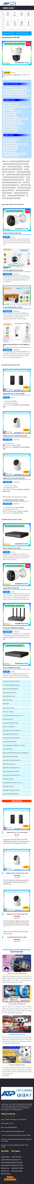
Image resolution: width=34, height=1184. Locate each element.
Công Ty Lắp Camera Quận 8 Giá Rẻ (16, 973)
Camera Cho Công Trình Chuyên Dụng (12, 730)
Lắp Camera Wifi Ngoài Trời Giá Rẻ (10, 116)
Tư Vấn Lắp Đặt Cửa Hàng (14, 166)
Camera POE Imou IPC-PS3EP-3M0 (12, 233)
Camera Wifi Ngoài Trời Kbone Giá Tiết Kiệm (14, 745)
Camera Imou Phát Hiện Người (10, 688)
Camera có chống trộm (8, 726)
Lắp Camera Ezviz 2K (8, 123)
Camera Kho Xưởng (17, 1168)
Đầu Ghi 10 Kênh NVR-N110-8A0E (11, 548)
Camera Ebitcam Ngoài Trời (22, 118)
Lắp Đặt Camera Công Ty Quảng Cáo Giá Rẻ (18, 174)
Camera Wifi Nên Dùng (22, 144)
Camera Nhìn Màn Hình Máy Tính (11, 734)
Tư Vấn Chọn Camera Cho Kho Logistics (13, 715)
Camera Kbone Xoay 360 (9, 764)
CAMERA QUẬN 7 (9, 8)
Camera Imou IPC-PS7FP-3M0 (10, 37)
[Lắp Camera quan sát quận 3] (10, 1178)
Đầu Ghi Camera (6, 1174)
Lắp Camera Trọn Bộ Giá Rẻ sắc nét (10, 153)
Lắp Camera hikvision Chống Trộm (23, 106)
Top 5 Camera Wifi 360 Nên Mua (11, 793)
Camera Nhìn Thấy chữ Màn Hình (10, 95)
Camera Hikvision (6, 1162)
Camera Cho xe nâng (8, 711)
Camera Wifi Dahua (7, 749)
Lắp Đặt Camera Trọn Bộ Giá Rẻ (16, 1004)
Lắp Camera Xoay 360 (8, 786)
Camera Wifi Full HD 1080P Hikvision (11, 104)
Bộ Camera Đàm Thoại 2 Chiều (9, 151)
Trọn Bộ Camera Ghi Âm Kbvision (10, 144)
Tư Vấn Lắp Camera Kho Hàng (17, 1065)
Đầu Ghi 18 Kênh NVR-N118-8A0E (11, 668)
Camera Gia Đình (16, 1157)
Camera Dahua (5, 1157)
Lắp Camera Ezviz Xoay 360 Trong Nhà (12, 782)
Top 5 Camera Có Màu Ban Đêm (23, 90)
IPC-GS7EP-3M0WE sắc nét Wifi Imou (13, 270)
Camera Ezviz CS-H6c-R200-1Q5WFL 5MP (14, 478)
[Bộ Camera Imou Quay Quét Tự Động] (15, 497)
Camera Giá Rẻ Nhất (8, 719)
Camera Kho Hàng (16, 1171)
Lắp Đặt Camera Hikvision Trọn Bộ (10, 149)
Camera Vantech (6, 1165)
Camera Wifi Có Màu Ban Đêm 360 (11, 790)
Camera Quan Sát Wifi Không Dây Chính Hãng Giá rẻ (16, 752)
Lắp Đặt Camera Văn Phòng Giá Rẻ (19, 161)
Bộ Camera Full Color (22, 153)
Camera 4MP (6, 703)
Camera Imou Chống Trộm (22, 33)
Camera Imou (5, 1168)
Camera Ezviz (5, 1171)
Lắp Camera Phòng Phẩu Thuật (10, 723)
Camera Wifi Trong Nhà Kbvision (10, 130)
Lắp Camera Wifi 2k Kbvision (9, 106)
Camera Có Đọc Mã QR (8, 708)
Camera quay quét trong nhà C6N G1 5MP (15, 436)
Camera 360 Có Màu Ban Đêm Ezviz (11, 767)
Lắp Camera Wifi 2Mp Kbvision (10, 113)
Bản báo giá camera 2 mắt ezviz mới (11, 88)
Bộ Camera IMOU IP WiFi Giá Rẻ (16, 195)
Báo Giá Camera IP (22, 88)
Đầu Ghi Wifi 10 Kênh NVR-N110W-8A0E (13, 628)
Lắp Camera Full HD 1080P (18, 123)
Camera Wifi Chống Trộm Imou (10, 118)
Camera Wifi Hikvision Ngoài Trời (10, 125)
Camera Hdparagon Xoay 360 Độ (11, 771)
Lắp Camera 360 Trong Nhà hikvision (12, 775)
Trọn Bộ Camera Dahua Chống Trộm (10, 146)
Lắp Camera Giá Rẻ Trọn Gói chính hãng (11, 139)
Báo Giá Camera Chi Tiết (8, 93)
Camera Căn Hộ (16, 1160)
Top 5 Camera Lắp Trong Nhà (23, 95)
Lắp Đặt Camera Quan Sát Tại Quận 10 (13, 177)
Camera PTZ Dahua (7, 700)
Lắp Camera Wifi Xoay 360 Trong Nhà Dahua (12, 121)
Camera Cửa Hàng (16, 1162)
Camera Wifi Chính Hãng (8, 33)
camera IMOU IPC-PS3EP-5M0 (11, 588)
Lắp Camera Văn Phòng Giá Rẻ (17, 1034)
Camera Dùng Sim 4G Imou (9, 692)
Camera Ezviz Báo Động (9, 696)
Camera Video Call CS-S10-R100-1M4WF (14, 393)
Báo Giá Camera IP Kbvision (19, 93)
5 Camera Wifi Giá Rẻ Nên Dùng (10, 90)
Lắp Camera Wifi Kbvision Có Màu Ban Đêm (12, 111)
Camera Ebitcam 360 (8, 779)
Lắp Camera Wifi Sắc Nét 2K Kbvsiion (12, 760)
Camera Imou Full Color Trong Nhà (11, 681)
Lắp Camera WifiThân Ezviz (9, 741)
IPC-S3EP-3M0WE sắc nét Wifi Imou (12, 307)
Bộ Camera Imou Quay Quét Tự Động (13, 500)
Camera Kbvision (6, 1160)
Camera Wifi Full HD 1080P (9, 109)
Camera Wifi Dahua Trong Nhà (10, 756)
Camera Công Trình (17, 1165)
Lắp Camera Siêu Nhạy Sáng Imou (11, 685)
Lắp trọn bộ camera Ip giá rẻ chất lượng (11, 156)
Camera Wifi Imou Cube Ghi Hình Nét (12, 738)
